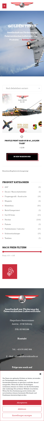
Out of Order (10, 215)
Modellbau (9, 206)
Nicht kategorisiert (12, 210)
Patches (8, 220)
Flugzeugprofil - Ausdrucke (16, 196)
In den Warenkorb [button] (22, 157)
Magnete (8, 201)
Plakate (8, 224)
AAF (6, 187)
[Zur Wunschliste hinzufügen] (22, 130)
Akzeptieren (22, 402)
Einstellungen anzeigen (22, 415)
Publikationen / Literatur (15, 229)
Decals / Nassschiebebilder (16, 192)
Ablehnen (22, 409)
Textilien (8, 238)
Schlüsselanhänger (12, 234)
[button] (40, 374)
